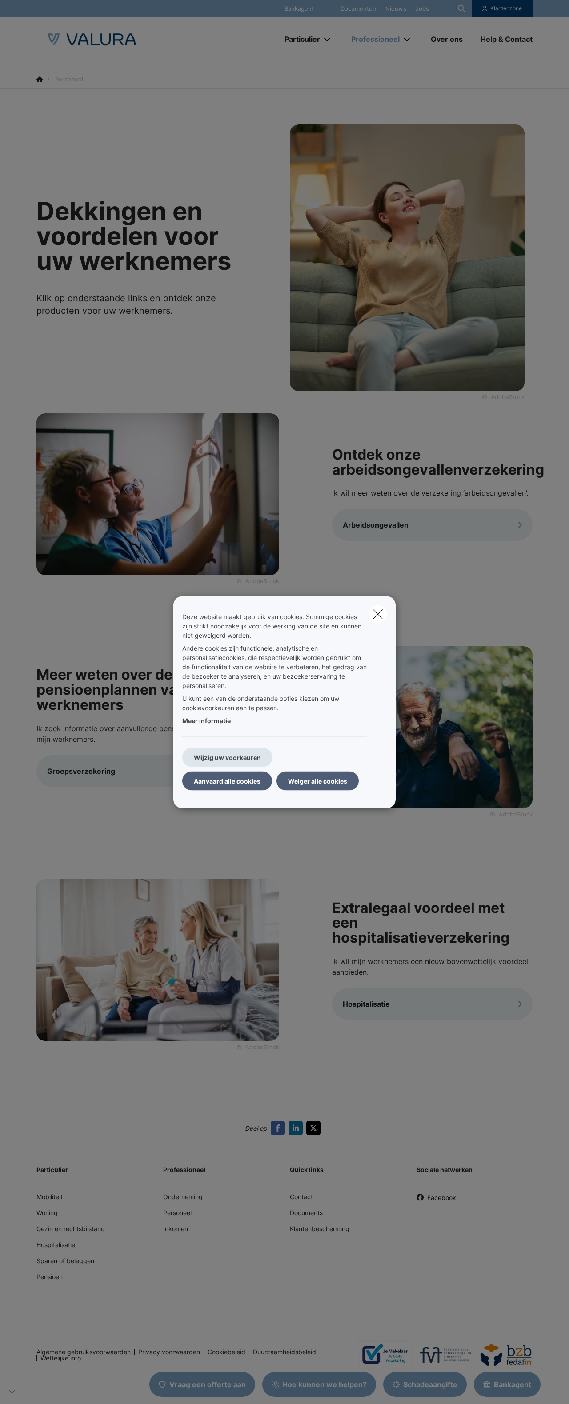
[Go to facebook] (280, 1128)
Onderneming (183, 1196)
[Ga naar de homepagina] (125, 39)
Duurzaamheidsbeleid (284, 1352)
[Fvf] (442, 1354)
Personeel (177, 1212)
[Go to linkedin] (297, 1128)
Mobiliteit (49, 1196)
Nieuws (395, 9)
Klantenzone (506, 8)
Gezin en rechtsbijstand (70, 1228)
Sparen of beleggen (65, 1260)
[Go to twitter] (315, 1128)
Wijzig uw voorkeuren (227, 757)
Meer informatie (206, 720)
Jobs (422, 9)
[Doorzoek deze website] (461, 8)
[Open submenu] (327, 39)
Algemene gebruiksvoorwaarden (83, 1352)
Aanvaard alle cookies (227, 780)
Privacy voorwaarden (169, 1352)
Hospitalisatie (55, 1244)
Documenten (358, 9)
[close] (378, 614)
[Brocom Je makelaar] (381, 1354)
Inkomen (175, 1228)
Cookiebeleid (226, 1352)
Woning (47, 1212)
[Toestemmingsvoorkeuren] (35, 1387)
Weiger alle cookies (317, 780)
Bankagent (299, 9)
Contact (301, 1196)
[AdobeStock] (157, 493)
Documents (306, 1212)
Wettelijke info (60, 1358)
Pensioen (49, 1276)
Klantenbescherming (319, 1228)
